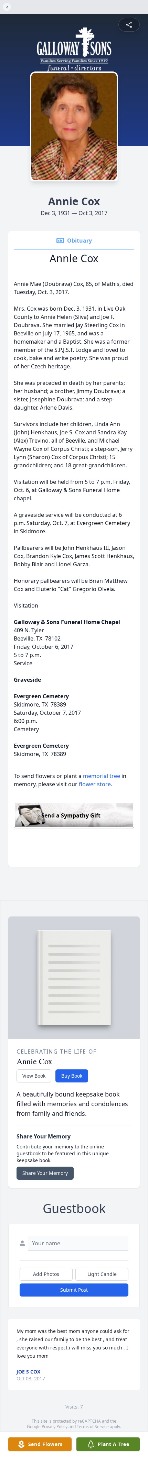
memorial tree (101, 776)
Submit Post (74, 1290)
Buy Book (71, 1075)
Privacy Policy (54, 1427)
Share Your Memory (45, 1173)
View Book (33, 1075)
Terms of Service (93, 1427)
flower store (95, 784)
